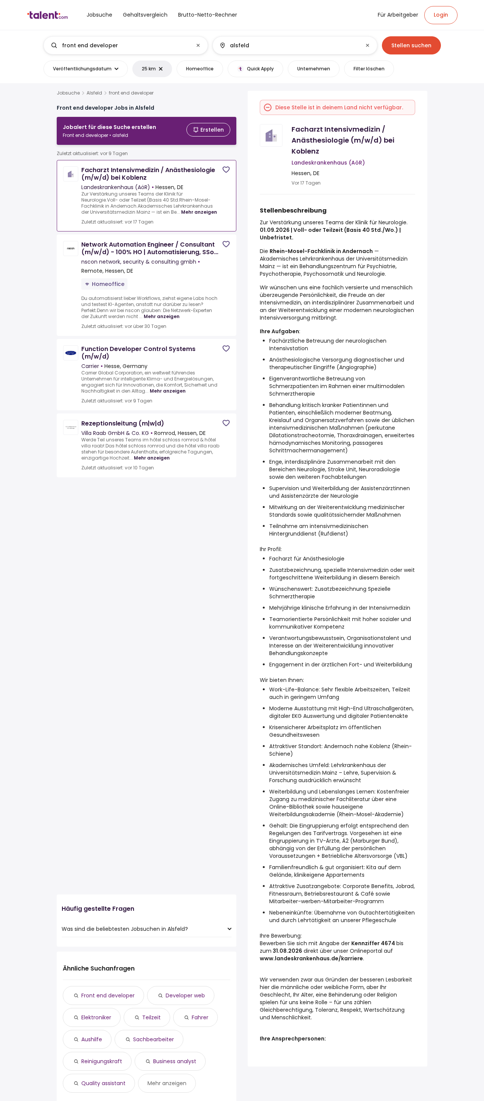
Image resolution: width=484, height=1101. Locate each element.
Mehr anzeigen (199, 212)
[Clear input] (198, 45)
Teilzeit (151, 1017)
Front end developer (108, 995)
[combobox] (125, 45)
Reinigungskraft (101, 1061)
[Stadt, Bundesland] (288, 45)
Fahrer (200, 1017)
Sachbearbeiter (153, 1039)
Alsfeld (94, 93)
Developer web (185, 995)
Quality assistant (103, 1083)
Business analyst (174, 1061)
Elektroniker (96, 1017)
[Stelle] (119, 45)
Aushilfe (91, 1039)
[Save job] (226, 169)
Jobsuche (68, 93)
